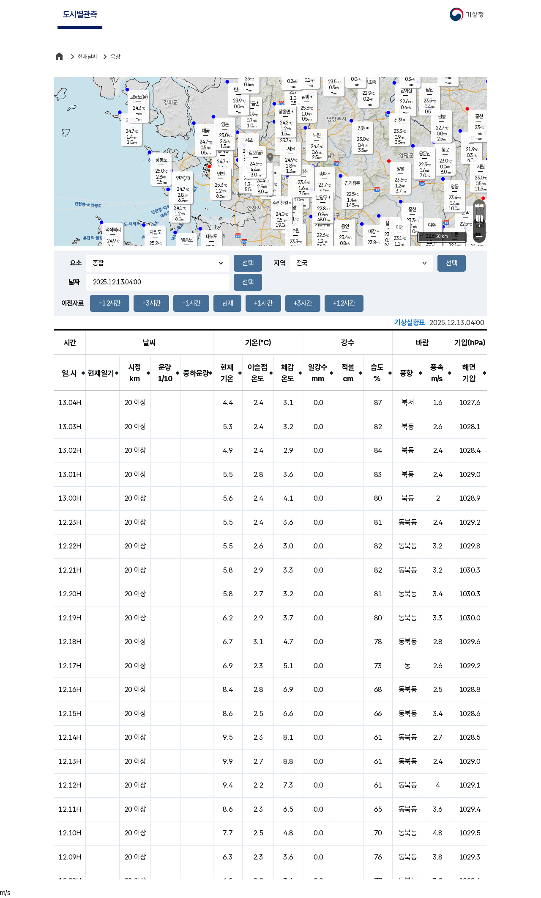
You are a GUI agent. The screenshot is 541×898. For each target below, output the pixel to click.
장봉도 (161, 160)
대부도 (211, 237)
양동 (454, 187)
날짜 (74, 282)
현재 (227, 303)
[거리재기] (479, 205)
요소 (76, 263)
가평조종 (368, 82)
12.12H (69, 785)
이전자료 (72, 303)
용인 (345, 226)
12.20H (69, 593)
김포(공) (255, 153)
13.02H (69, 450)
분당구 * (323, 198)
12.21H (69, 570)
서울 (291, 149)
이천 (399, 227)
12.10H (69, 833)
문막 (465, 213)
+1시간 (263, 303)
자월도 (155, 232)
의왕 (292, 208)
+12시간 (344, 303)
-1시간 (191, 303)
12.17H (69, 665)
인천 (220, 174)
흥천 (412, 209)
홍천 (479, 116)
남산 (429, 90)
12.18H (69, 641)
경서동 (223, 151)
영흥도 (186, 240)
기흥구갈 (322, 224)
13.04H (69, 402)
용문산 (424, 154)
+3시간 (303, 303)
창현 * (363, 128)
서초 (303, 171)
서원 (480, 167)
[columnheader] (70, 373)
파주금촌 (251, 104)
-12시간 (109, 303)
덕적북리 (112, 230)
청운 (445, 150)
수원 (295, 231)
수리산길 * (282, 203)
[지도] (479, 218)
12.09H (69, 857)
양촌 (225, 124)
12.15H (69, 713)
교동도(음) (139, 97)
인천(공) (183, 178)
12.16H (69, 689)
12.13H (69, 761)
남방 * (306, 97)
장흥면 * (286, 112)
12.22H (69, 546)
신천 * (399, 120)
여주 (431, 225)
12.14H (69, 737)
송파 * (324, 174)
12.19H (69, 618)
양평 (400, 169)
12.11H (69, 809)
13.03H (69, 426)
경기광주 (352, 183)
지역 (279, 263)
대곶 (205, 131)
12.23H (69, 522)
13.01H (69, 474)
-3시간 (151, 303)
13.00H (69, 498)
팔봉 (441, 117)
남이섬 (406, 91)
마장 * (373, 231)
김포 (248, 140)
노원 (316, 135)
